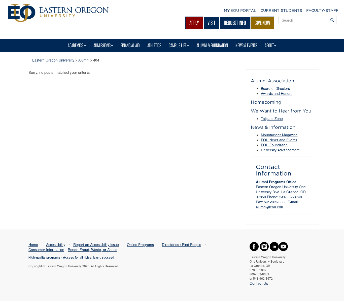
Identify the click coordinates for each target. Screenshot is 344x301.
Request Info (235, 22)
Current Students (281, 10)
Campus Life (177, 45)
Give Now (262, 22)
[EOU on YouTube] (283, 246)
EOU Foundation (274, 144)
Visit (211, 22)
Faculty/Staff (322, 10)
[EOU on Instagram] (264, 246)
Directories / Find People (181, 244)
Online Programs (140, 244)
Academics (75, 45)
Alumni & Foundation (212, 45)
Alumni (83, 60)
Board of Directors (275, 88)
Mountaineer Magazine (279, 134)
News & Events (246, 45)
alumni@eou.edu (269, 206)
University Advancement (280, 149)
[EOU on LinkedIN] (274, 246)
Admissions (102, 45)
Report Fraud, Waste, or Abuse (92, 249)
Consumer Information (46, 249)
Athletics (154, 45)
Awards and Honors (276, 93)
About (269, 45)
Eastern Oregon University (53, 60)
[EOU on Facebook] (254, 246)
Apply (194, 22)
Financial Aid (130, 45)
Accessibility (55, 244)
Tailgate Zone (272, 118)
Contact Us (259, 283)
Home (33, 244)
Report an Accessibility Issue (96, 244)
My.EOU (240, 10)
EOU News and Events (279, 139)
